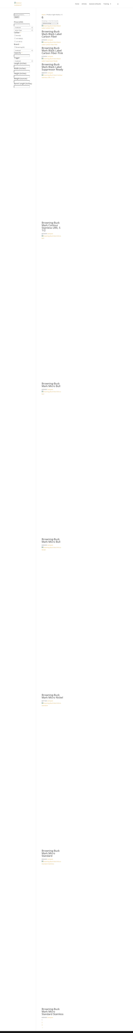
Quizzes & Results (95, 4)
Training (106, 4)
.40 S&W (19, 38)
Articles (84, 4)
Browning (20, 47)
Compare (50, 40)
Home (77, 4)
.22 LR (19, 41)
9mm (18, 35)
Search (17, 17)
